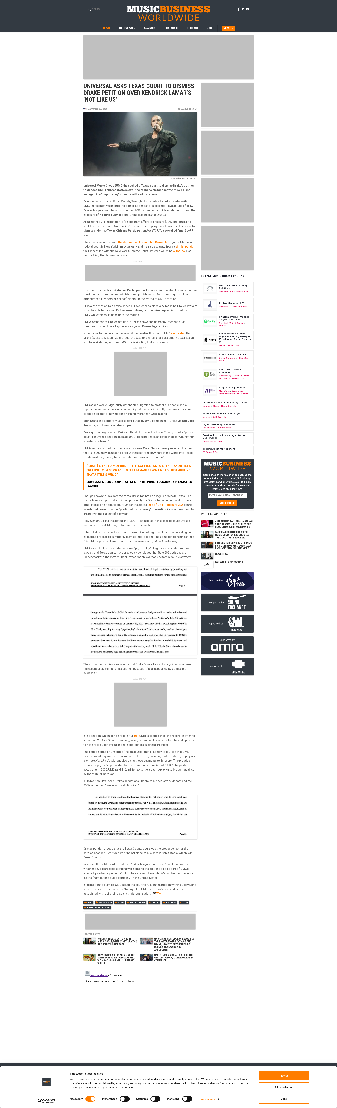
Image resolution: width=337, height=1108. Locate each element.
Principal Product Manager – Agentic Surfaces (234, 318)
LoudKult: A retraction (229, 562)
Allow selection (284, 1087)
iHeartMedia (170, 210)
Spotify (222, 325)
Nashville (223, 306)
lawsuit (155, 902)
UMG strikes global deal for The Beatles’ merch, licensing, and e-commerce (173, 958)
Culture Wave (225, 427)
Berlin (222, 358)
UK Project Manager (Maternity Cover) (225, 402)
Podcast (192, 28)
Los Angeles (209, 427)
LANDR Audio (242, 291)
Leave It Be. (221, 553)
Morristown (224, 391)
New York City (226, 291)
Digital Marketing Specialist (219, 424)
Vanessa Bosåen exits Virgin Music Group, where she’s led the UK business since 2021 (117, 941)
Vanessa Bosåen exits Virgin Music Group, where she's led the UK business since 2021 (232, 535)
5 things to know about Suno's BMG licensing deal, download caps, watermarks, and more (233, 545)
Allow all (284, 1075)
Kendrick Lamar (138, 902)
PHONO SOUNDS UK (229, 345)
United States (105, 902)
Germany (230, 358)
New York (223, 323)
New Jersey (237, 391)
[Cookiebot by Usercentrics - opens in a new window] (46, 1101)
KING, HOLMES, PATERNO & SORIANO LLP (234, 376)
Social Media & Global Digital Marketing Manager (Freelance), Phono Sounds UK (235, 337)
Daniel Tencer (189, 108)
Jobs (210, 28)
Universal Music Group (98, 185)
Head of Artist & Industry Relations (233, 287)
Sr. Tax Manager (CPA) (232, 302)
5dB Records (219, 417)
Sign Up (229, 503)
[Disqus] (140, 1013)
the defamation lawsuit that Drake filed (143, 242)
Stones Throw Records (224, 406)
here (137, 735)
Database (172, 28)
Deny (284, 1098)
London (206, 406)
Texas (185, 902)
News (106, 28)
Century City (225, 375)
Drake (121, 902)
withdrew (179, 251)
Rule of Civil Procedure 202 (165, 504)
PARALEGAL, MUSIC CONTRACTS (230, 371)
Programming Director (232, 387)
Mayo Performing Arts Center (233, 393)
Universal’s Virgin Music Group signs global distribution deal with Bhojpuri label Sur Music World (116, 959)
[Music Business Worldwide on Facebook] (239, 9)
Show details (207, 1098)
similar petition (185, 246)
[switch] (125, 1099)
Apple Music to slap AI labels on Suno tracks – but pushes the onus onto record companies (234, 524)
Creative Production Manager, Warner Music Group (224, 436)
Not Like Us (171, 902)
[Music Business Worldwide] (168, 13)
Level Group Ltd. (240, 306)
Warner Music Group (213, 441)
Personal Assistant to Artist (234, 354)
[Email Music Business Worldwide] (247, 9)
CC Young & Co (210, 452)
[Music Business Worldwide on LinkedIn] (243, 9)
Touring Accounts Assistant (219, 448)
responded (178, 333)
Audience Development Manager (221, 413)
